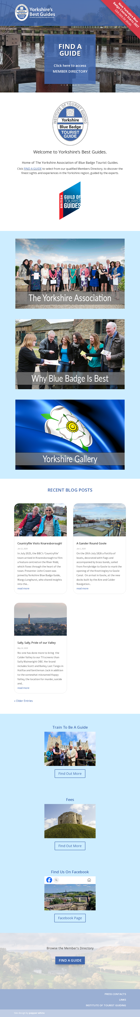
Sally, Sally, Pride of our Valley (36, 643)
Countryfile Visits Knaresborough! (39, 543)
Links (122, 999)
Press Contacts (115, 994)
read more (23, 588)
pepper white (37, 1012)
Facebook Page (70, 918)
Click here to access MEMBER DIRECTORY (70, 68)
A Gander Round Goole (91, 543)
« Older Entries (23, 701)
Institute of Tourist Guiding (105, 1005)
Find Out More (70, 773)
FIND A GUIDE (70, 50)
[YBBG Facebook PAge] (70, 893)
